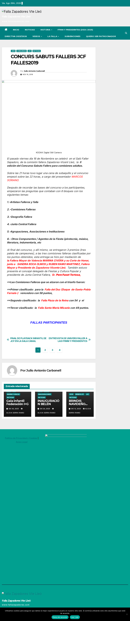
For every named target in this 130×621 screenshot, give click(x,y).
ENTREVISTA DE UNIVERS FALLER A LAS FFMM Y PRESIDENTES (68, 339)
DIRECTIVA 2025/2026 (16, 36)
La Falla (52, 36)
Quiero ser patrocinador (101, 36)
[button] (126, 33)
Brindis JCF (80, 394)
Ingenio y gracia (13, 394)
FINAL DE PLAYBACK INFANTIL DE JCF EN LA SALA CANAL (28, 339)
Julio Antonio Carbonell (34, 71)
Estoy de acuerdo (60, 617)
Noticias (30, 30)
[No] (127, 614)
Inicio (16, 30)
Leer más (75, 617)
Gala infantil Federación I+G (17, 402)
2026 (71, 394)
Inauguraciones (44, 394)
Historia (45, 30)
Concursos (21, 51)
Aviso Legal (21, 442)
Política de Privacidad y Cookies (21, 438)
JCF (29, 51)
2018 (13, 51)
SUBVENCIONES (72, 36)
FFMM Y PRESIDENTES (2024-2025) (75, 30)
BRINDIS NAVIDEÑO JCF (77, 404)
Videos (36, 36)
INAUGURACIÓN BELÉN (48, 402)
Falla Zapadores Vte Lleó (16, 16)
